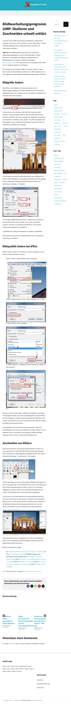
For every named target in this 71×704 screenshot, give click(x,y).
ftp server (64, 114)
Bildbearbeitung (28, 571)
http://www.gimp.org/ (9, 62)
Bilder (55, 105)
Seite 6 (29, 666)
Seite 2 (13, 666)
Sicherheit (64, 123)
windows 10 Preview (59, 141)
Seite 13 (32, 669)
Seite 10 (17, 669)
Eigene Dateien (58, 111)
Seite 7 (4, 669)
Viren (64, 135)
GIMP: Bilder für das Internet (25, 562)
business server (58, 108)
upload (65, 126)
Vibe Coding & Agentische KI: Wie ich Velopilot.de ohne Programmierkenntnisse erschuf (61, 55)
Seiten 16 (15, 671)
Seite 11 (22, 669)
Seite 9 (13, 669)
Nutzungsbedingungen (43, 684)
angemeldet (11, 643)
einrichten (57, 114)
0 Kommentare (37, 571)
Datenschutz (40, 687)
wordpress (57, 144)
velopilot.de (57, 129)
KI (63, 120)
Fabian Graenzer (26, 700)
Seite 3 (17, 666)
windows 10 (57, 138)
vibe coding (57, 135)
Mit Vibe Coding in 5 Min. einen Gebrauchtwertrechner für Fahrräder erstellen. (60, 41)
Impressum (40, 680)
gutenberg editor (58, 117)
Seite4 (21, 666)
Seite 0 (4, 666)
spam (55, 126)
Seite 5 (25, 666)
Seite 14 (5, 671)
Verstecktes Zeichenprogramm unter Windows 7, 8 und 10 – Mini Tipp (40, 621)
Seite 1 (9, 666)
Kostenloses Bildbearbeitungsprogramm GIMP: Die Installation (26, 551)
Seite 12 (27, 669)
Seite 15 (9, 671)
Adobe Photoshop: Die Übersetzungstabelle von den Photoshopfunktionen (26, 621)
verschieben (57, 132)
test (60, 126)
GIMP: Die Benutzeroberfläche (16, 554)
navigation (57, 123)
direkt (19, 671)
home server (57, 120)
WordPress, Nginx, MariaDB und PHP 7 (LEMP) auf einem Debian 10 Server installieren (60, 81)
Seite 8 (9, 669)
